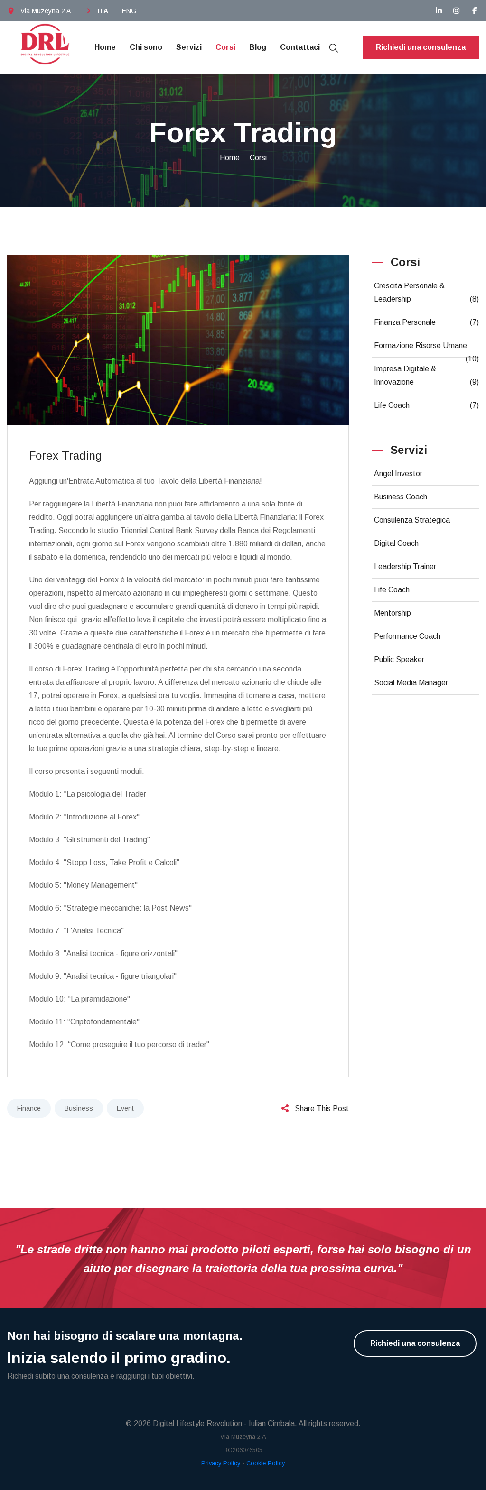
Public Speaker (399, 659)
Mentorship (392, 613)
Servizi (189, 47)
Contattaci (300, 47)
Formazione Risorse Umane (426, 349)
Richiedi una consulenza (421, 47)
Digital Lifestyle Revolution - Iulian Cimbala (224, 1423)
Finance (29, 1108)
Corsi (225, 47)
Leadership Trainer (405, 566)
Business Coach (400, 497)
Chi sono (146, 47)
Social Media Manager (411, 683)
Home (105, 47)
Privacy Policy (220, 1463)
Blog (257, 47)
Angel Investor (398, 473)
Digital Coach (396, 543)
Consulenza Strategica (412, 520)
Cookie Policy (265, 1463)
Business (79, 1108)
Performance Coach (407, 636)
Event (125, 1108)
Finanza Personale (426, 322)
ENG (129, 11)
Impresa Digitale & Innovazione (426, 375)
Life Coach (426, 405)
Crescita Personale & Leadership (426, 292)
